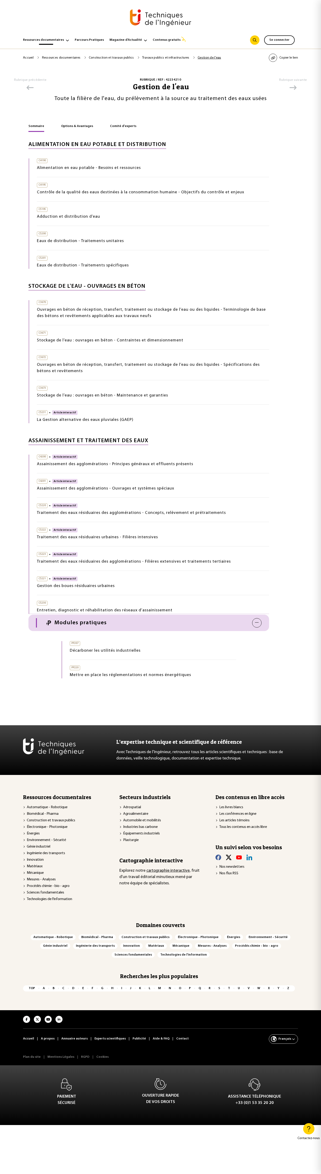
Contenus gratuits (166, 40)
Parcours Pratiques (89, 40)
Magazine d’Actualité (126, 40)
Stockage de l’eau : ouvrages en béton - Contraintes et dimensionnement (110, 340)
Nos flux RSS (228, 873)
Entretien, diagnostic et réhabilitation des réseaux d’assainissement (104, 610)
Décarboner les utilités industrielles (105, 651)
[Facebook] (218, 857)
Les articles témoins (234, 820)
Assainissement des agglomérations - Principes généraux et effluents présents (115, 464)
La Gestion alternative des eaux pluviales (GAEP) (85, 420)
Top (32, 988)
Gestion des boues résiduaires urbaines (76, 586)
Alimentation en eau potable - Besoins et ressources (89, 168)
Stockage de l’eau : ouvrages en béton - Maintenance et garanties (102, 395)
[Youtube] (239, 857)
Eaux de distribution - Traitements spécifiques (83, 265)
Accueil (28, 58)
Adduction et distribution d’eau (68, 217)
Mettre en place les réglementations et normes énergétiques (130, 675)
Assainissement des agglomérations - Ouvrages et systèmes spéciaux (105, 488)
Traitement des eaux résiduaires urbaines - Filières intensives (97, 537)
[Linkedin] (249, 857)
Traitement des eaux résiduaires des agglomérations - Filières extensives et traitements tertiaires (134, 562)
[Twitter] (228, 857)
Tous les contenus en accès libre (243, 827)
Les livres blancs (231, 807)
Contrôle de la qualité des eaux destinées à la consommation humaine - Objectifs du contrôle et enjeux (140, 192)
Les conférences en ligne (237, 814)
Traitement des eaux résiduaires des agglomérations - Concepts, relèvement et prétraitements (131, 513)
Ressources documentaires (43, 40)
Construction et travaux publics (112, 58)
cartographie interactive (168, 871)
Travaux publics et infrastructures (166, 58)
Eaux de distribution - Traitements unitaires (80, 241)
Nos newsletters (231, 867)
